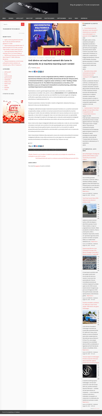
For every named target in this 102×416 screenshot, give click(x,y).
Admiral (18, 412)
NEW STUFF (29, 18)
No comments (40, 57)
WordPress (11, 412)
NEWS (4, 18)
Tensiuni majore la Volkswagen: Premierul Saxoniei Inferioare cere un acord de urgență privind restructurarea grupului (91, 359)
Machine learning (51, 149)
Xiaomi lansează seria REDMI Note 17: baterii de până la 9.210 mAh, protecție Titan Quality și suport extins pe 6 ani (13, 47)
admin (38, 67)
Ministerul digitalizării (61, 149)
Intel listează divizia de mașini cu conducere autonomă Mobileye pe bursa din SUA (56, 158)
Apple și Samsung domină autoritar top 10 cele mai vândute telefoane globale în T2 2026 (13, 41)
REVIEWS (11, 18)
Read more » (86, 191)
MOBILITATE (7, 82)
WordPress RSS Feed (96, 408)
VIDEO (76, 18)
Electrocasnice (49, 18)
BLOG (70, 18)
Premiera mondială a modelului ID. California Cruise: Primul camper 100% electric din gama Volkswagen (91, 305)
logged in (37, 166)
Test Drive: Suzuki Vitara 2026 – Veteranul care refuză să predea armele (91, 200)
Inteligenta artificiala (40, 149)
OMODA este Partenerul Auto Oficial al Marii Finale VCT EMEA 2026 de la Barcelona (13, 57)
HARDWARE (38, 18)
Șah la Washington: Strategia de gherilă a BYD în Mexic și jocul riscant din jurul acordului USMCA (91, 156)
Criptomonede (61, 18)
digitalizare (31, 149)
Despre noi (84, 18)
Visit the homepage (21, 33)
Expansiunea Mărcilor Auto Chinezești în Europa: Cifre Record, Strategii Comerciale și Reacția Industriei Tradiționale (90, 251)
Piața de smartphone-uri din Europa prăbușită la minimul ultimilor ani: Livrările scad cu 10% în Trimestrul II (13, 63)
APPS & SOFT (19, 18)
